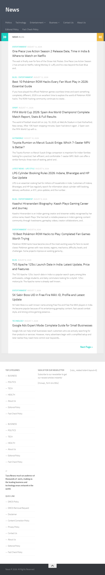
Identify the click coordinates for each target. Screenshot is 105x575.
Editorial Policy (12, 29)
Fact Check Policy (30, 29)
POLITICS (12, 382)
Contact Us (68, 22)
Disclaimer (12, 514)
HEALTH (11, 394)
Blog (14, 77)
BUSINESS (12, 376)
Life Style (30, 169)
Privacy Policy (13, 527)
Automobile (17, 138)
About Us (81, 22)
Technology (21, 22)
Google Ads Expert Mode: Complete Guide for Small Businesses (52, 325)
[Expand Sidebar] (4, 37)
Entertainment (36, 22)
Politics (8, 22)
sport (15, 108)
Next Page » (86, 346)
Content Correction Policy (18, 520)
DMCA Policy (13, 502)
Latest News (18, 169)
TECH (10, 388)
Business (53, 22)
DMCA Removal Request (18, 508)
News (12, 9)
